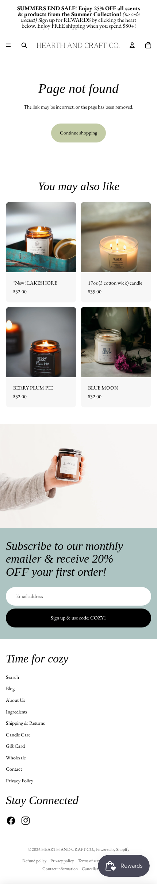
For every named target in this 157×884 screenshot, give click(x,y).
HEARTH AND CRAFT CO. (67, 849)
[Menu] (8, 45)
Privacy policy (62, 861)
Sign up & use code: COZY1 (78, 617)
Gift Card (15, 746)
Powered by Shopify (112, 849)
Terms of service (91, 861)
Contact (14, 769)
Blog (10, 688)
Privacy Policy (19, 780)
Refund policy (34, 861)
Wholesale (16, 757)
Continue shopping (78, 132)
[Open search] (24, 45)
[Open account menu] (132, 45)
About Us (15, 700)
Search (12, 677)
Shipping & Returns (25, 723)
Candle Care (18, 734)
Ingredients (16, 711)
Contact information (60, 869)
